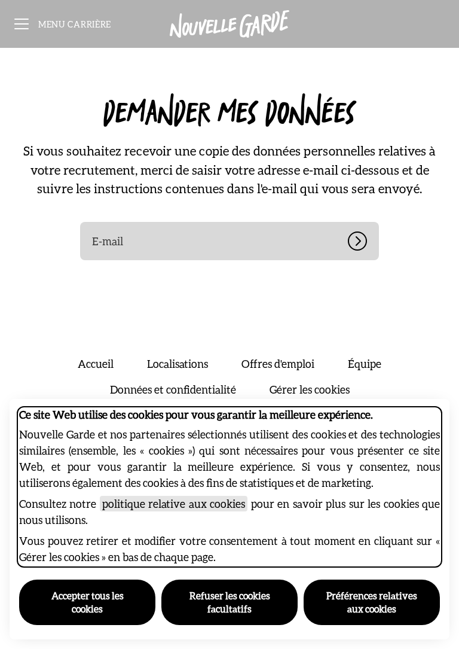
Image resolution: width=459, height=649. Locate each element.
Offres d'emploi (277, 363)
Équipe (364, 363)
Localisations (177, 363)
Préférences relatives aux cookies (371, 602)
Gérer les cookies (310, 389)
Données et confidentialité (173, 389)
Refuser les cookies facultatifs (229, 602)
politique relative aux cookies (173, 503)
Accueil (96, 363)
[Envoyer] (363, 241)
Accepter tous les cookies (87, 602)
